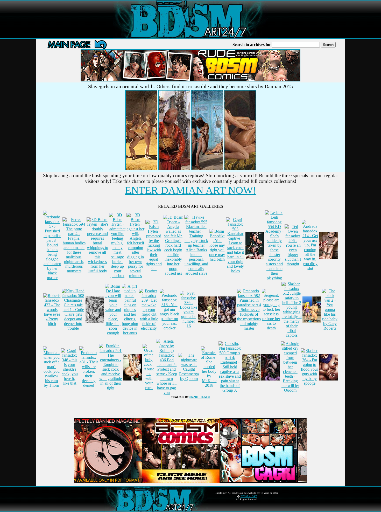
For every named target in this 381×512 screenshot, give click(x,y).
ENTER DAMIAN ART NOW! (190, 190)
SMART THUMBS (199, 397)
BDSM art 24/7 (249, 496)
